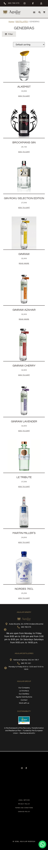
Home (11, 21)
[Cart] (44, 12)
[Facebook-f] (26, 768)
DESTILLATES (22, 21)
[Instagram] (22, 768)
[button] (34, 12)
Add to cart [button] (24, 96)
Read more (24, 263)
